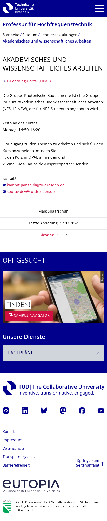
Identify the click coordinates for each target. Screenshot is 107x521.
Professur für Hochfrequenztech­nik (47, 25)
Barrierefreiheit (16, 465)
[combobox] (53, 353)
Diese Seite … (51, 235)
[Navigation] (99, 8)
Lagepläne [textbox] (21, 353)
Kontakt (9, 432)
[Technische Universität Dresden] (18, 8)
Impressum (12, 440)
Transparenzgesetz (19, 457)
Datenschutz (13, 448)
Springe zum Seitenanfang (87, 463)
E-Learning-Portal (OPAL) (29, 81)
